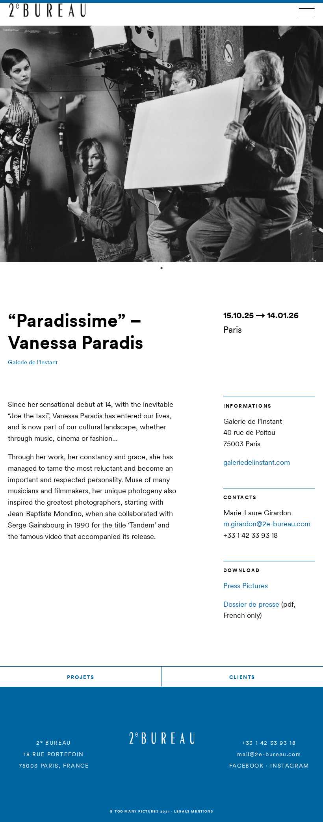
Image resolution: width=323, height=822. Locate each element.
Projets (80, 677)
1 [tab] (161, 268)
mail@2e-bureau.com (269, 754)
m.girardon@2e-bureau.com (266, 523)
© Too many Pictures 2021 (140, 811)
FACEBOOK (246, 765)
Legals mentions (193, 811)
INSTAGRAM (289, 765)
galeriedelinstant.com (256, 462)
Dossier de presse (251, 604)
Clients (242, 677)
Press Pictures (245, 585)
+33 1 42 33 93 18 (269, 742)
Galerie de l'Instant (33, 362)
